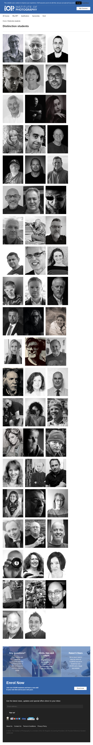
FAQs (17, 670)
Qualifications (25, 16)
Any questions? (17, 653)
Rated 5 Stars (76, 653)
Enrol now (80, 688)
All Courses (6, 16)
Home (5, 21)
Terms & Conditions (29, 726)
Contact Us (17, 726)
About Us (9, 726)
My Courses (83, 8)
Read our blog (45, 660)
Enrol (44, 16)
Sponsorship (36, 16)
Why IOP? (15, 16)
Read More (85, 3)
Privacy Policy (42, 726)
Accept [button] (78, 3)
